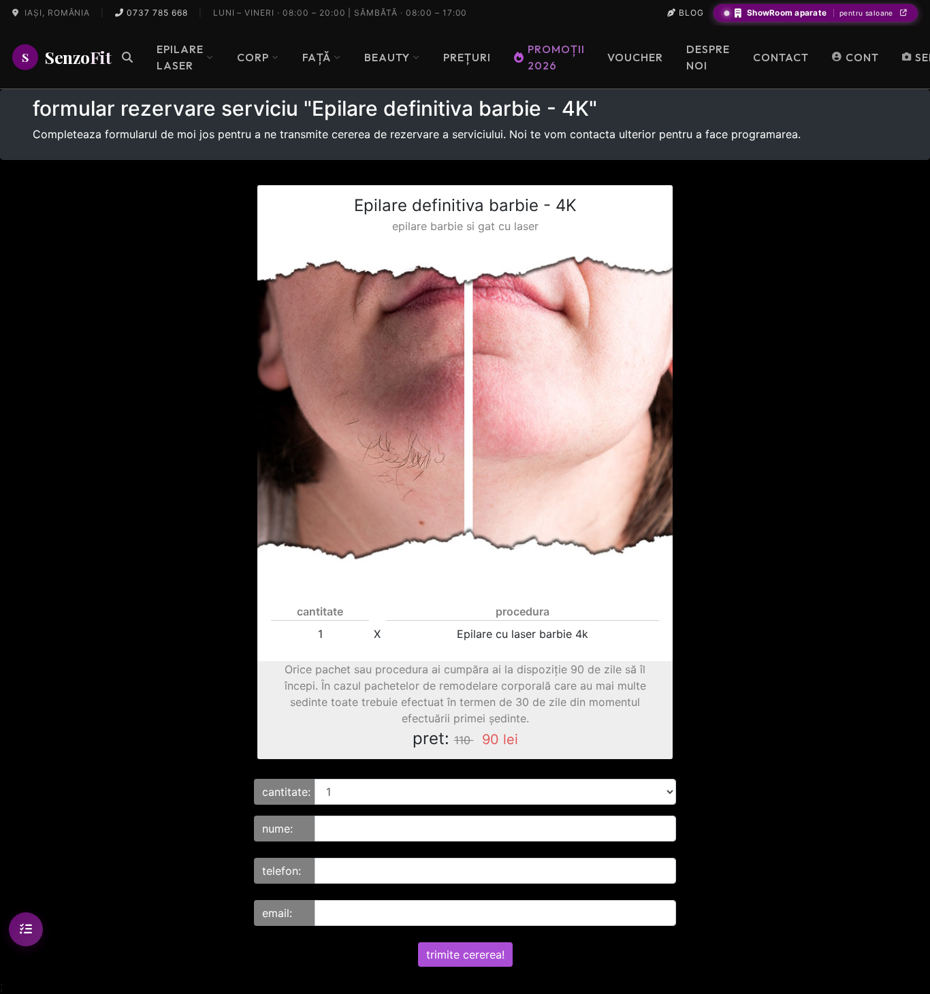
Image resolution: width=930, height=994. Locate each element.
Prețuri (467, 57)
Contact (781, 57)
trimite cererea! (465, 954)
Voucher (635, 57)
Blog (690, 12)
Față (317, 57)
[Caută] (127, 57)
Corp (253, 57)
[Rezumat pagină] (26, 929)
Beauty (387, 57)
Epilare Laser (180, 57)
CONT (862, 57)
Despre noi (708, 57)
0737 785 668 (155, 12)
